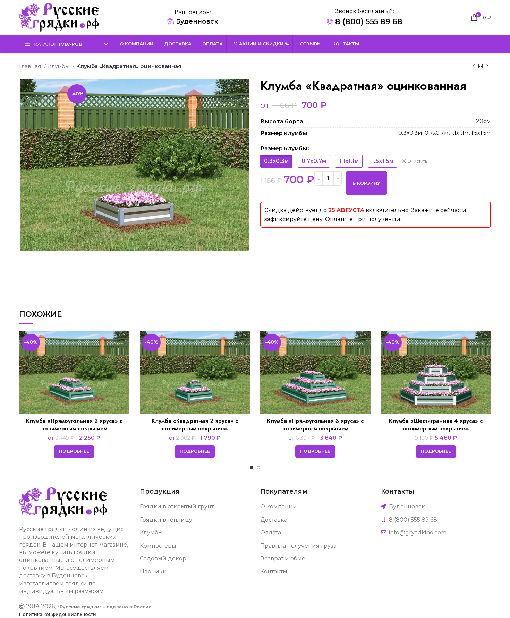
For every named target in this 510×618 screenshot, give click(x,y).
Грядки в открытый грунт (177, 506)
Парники (153, 571)
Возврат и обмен (284, 558)
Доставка (273, 519)
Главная (30, 66)
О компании (278, 506)
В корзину (366, 183)
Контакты (273, 571)
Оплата (270, 532)
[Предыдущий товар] (473, 66)
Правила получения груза (298, 545)
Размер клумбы (283, 148)
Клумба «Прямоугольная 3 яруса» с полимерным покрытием (315, 425)
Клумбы (59, 66)
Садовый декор (163, 558)
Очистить (417, 161)
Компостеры (158, 545)
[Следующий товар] (487, 66)
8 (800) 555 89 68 (367, 21)
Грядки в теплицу (166, 519)
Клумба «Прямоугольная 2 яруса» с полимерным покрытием (74, 425)
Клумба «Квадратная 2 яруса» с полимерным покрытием (195, 425)
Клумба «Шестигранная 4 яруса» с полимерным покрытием (436, 425)
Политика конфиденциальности (57, 614)
